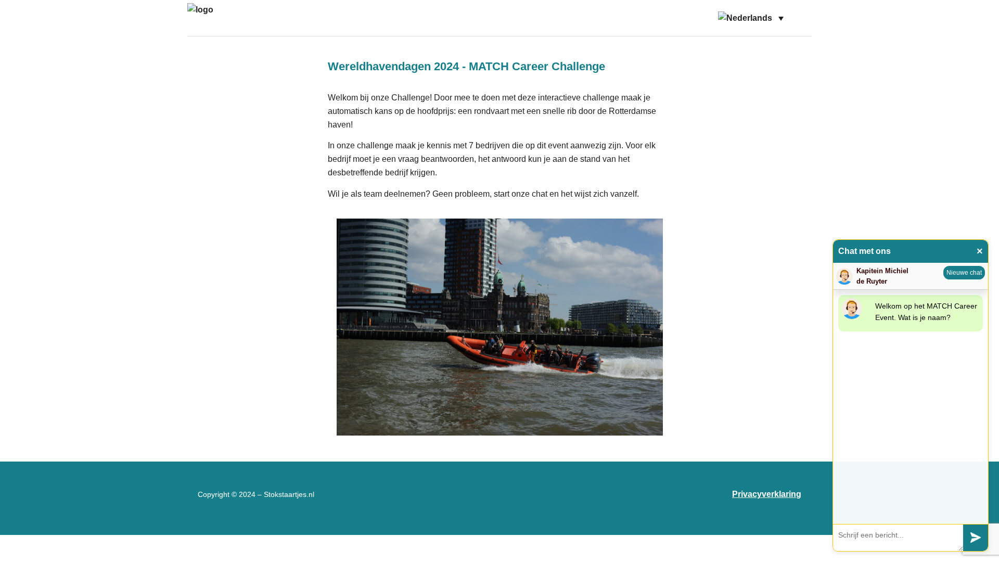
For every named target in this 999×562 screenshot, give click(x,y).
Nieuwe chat (964, 273)
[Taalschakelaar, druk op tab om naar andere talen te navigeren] (750, 18)
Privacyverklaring (766, 494)
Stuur (975, 538)
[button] (799, 18)
